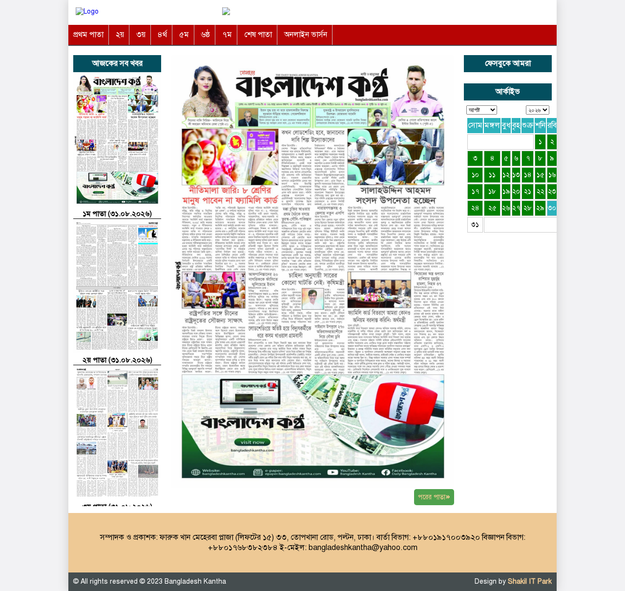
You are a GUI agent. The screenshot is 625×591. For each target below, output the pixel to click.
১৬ (552, 175)
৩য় (141, 34)
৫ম (184, 34)
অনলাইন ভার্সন (305, 34)
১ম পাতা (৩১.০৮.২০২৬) (117, 213)
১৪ (528, 175)
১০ (475, 175)
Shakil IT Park (530, 581)
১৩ (516, 175)
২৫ (492, 208)
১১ (492, 175)
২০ (516, 191)
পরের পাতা (434, 496)
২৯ (540, 208)
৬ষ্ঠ (205, 34)
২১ (527, 191)
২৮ (527, 208)
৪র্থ (162, 34)
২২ (540, 191)
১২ (506, 175)
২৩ (552, 191)
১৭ (475, 191)
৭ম (227, 34)
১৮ (492, 191)
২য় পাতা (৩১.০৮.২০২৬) (117, 359)
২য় (120, 34)
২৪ (475, 208)
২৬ (506, 208)
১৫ (540, 175)
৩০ (552, 208)
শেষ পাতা (258, 34)
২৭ (516, 208)
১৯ (506, 191)
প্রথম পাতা (88, 34)
